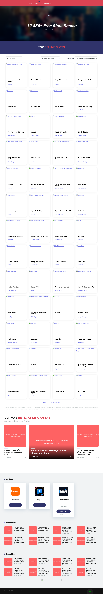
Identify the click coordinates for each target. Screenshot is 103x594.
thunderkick (81, 342)
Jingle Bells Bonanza (14, 364)
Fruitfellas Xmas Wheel (15, 236)
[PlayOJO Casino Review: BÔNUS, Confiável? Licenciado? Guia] (81, 534)
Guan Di (33, 132)
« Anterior (44, 402)
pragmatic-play (82, 317)
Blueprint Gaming (59, 188)
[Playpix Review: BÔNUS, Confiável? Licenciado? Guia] (15, 436)
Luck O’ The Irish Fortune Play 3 (63, 184)
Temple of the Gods (84, 80)
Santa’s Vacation (13, 287)
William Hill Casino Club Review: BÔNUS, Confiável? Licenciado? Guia (43, 540)
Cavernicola (12, 106)
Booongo (80, 264)
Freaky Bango (12, 211)
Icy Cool (81, 236)
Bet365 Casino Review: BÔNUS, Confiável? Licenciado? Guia (19, 540)
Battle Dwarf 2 (59, 106)
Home (30, 3)
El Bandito (34, 364)
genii (32, 369)
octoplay (33, 188)
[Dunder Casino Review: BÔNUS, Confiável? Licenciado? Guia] (88, 436)
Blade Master (12, 339)
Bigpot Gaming (82, 188)
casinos (6, 448)
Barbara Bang (34, 264)
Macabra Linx (59, 364)
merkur (33, 395)
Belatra (9, 264)
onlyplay (10, 317)
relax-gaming (81, 369)
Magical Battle (83, 132)
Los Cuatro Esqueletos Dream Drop (85, 365)
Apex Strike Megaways (38, 211)
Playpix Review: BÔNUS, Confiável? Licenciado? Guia (13, 452)
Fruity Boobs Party (84, 157)
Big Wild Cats (35, 106)
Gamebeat (10, 239)
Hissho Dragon (82, 109)
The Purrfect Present (62, 287)
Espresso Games (59, 162)
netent (9, 369)
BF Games (57, 342)
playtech (57, 369)
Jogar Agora (63, 511)
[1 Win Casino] (63, 496)
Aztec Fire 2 (82, 261)
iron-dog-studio (35, 214)
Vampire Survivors (37, 261)
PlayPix (39, 500)
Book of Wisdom (13, 391)
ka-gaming (34, 342)
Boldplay (80, 239)
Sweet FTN (35, 287)
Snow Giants (12, 312)
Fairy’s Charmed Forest (62, 80)
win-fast (57, 109)
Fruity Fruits (82, 391)
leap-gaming (34, 109)
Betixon (10, 214)
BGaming (33, 317)
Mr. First (57, 312)
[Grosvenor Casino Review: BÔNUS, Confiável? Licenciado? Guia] (57, 544)
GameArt (33, 290)
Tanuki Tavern (59, 391)
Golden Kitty (82, 184)
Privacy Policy (83, 591)
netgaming (34, 84)
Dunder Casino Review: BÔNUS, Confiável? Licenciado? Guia (86, 452)
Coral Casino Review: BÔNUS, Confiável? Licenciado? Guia (91, 540)
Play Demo (16, 70)
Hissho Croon (35, 157)
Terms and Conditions (94, 591)
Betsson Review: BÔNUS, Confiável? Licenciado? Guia (19, 528)
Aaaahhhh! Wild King (85, 106)
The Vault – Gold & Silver (16, 132)
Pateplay (57, 317)
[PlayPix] (39, 496)
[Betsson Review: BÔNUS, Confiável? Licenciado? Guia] (8, 534)
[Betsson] (15, 496)
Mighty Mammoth (61, 236)
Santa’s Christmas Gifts (86, 287)
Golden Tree (82, 211)
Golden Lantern (13, 261)
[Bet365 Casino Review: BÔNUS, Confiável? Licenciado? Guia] (8, 544)
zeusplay (57, 264)
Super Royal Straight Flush (14, 158)
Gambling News (46, 3)
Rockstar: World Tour (15, 184)
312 (54, 402)
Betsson (15, 500)
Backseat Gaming (12, 342)
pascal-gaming (82, 214)
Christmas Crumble (37, 184)
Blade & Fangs (83, 312)
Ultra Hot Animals (61, 132)
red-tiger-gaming (35, 239)
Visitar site (15, 505)
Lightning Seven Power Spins (39, 392)
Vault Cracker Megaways (39, 236)
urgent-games (58, 290)
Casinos (37, 3)
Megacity (58, 339)
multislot (10, 84)
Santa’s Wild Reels (37, 80)
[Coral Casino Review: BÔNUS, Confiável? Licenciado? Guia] (81, 544)
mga (9, 109)
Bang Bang (34, 339)
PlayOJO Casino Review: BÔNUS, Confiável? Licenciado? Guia (91, 529)
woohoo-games (12, 290)
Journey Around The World (14, 80)
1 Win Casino (64, 500)
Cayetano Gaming (82, 290)
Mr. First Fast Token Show (61, 158)
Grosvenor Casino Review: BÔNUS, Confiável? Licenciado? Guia (67, 540)
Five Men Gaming (82, 162)
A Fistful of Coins (60, 261)
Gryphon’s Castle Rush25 (63, 211)
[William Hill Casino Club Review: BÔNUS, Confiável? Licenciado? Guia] (33, 544)
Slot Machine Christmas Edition (39, 313)
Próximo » (58, 402)
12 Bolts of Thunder (84, 339)
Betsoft (10, 188)
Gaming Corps (58, 239)
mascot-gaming (59, 214)
